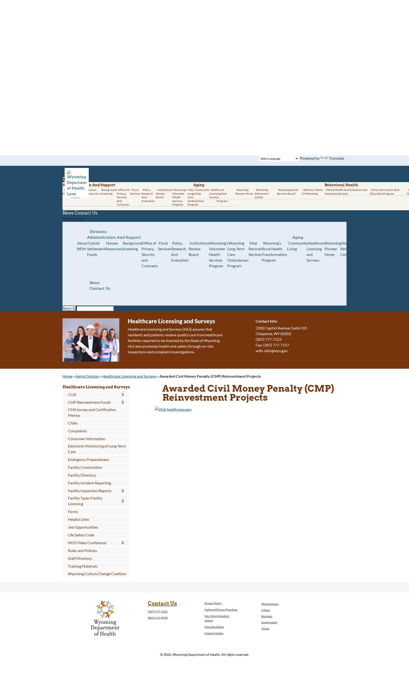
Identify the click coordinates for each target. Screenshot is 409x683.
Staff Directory (80, 558)
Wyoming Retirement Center (262, 193)
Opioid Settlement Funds (96, 249)
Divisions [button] (98, 231)
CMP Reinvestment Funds (89, 402)
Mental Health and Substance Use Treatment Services (346, 191)
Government (269, 622)
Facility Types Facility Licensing (85, 501)
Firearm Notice (213, 633)
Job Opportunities (83, 527)
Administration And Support (114, 237)
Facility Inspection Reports (89, 490)
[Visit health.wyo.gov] (173, 409)
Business (266, 616)
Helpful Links (78, 519)
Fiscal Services (135, 191)
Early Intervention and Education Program (384, 191)
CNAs (73, 423)
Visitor (265, 628)
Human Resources (92, 191)
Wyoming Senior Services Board (288, 191)
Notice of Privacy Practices (220, 609)
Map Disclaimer (214, 627)
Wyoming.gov (270, 604)
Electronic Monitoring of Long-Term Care (97, 449)
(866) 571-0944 (158, 617)
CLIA (72, 394)
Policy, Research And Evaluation (148, 195)
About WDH (82, 246)
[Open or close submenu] (123, 394)
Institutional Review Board (164, 193)
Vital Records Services (255, 249)
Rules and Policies (82, 550)
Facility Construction (85, 467)
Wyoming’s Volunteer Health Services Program (179, 197)
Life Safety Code (81, 535)
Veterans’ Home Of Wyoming (312, 191)
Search (69, 308)
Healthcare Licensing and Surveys (218, 193)
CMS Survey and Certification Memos (92, 412)
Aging (198, 185)
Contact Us (86, 212)
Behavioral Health (341, 185)
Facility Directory (82, 475)
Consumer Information (86, 438)
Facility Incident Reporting (89, 483)
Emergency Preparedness (88, 459)
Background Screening (108, 191)
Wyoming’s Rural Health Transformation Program (274, 251)
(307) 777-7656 (158, 611)
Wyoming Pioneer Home (244, 191)
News (94, 282)
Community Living (201, 191)
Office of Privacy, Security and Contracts (123, 197)
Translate (336, 158)
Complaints (77, 431)
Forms (73, 511)
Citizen (265, 610)
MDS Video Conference (87, 542)
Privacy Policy (213, 603)
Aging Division (87, 376)
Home (67, 376)
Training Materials (83, 566)
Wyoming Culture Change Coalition (97, 573)
